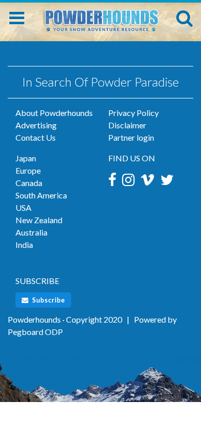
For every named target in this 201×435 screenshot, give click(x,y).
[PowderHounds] (100, 16)
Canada (28, 183)
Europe (28, 170)
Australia (31, 232)
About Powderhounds (54, 113)
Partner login (131, 137)
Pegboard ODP (35, 332)
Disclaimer (127, 125)
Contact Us (35, 137)
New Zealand (38, 220)
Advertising (36, 125)
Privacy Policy (133, 113)
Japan (25, 158)
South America (41, 195)
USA (23, 207)
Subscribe (47, 300)
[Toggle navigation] (17, 18)
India (24, 244)
